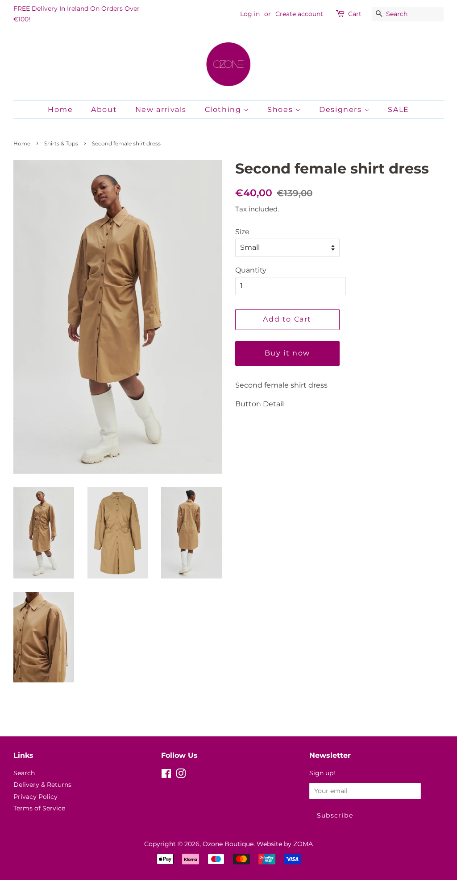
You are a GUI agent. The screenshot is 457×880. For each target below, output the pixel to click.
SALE (398, 109)
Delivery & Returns (42, 784)
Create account (299, 14)
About (104, 109)
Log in (250, 14)
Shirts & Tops (61, 143)
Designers (341, 109)
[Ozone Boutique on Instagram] (181, 775)
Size (242, 231)
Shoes (281, 109)
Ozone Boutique (228, 843)
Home (60, 109)
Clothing (224, 109)
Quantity (250, 270)
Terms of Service (39, 808)
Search (24, 773)
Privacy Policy (35, 796)
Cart (354, 14)
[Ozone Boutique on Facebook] (166, 775)
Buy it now (287, 353)
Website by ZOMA (285, 843)
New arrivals (161, 109)
